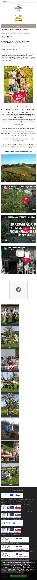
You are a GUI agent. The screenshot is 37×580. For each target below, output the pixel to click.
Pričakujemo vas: (18, 490)
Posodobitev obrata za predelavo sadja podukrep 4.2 (10, 535)
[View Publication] (18, 289)
